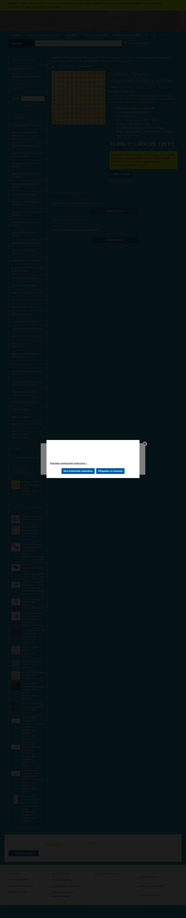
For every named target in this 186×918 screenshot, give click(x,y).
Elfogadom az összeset (110, 471)
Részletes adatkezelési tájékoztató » (68, 463)
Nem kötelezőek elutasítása (78, 471)
